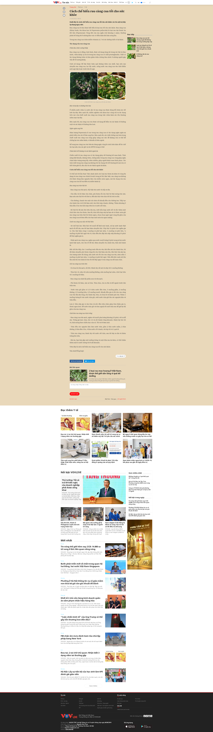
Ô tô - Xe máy (91, 2)
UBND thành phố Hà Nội (123, 709)
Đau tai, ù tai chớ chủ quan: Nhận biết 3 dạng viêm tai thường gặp (75, 435)
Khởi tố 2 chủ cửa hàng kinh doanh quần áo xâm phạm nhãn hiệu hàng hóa (80, 599)
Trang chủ (73, 7)
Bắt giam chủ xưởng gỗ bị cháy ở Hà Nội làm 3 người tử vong (93, 525)
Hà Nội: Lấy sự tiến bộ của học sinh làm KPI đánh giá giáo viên (82, 672)
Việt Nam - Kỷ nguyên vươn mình (105, 705)
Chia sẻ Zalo (90, 361)
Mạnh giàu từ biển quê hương (104, 708)
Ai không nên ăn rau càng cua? (142, 55)
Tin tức (62, 544)
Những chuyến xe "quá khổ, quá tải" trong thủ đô (139, 477)
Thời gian (113, 399)
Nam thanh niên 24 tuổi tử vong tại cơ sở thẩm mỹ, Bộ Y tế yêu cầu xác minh (106, 435)
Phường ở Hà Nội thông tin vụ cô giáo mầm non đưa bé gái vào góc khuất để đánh (82, 582)
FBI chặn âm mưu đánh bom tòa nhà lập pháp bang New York (80, 637)
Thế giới (78, 2)
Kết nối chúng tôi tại (136, 716)
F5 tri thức (137, 699)
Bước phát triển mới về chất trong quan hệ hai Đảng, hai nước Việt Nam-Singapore (81, 565)
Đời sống (104, 2)
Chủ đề (119, 706)
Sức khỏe (63, 705)
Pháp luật (63, 595)
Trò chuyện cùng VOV (140, 701)
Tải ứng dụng (128, 723)
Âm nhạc (119, 703)
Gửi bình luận (74, 394)
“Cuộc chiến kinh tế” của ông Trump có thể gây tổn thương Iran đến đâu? (82, 618)
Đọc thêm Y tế (69, 410)
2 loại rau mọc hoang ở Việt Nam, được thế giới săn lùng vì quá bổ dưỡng (105, 373)
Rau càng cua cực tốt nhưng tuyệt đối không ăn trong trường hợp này (144, 39)
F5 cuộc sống (121, 695)
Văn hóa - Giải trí (113, 2)
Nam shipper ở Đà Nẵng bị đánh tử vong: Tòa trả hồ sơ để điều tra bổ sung (115, 525)
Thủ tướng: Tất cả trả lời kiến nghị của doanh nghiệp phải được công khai (71, 485)
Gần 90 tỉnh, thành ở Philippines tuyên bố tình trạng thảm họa (70, 525)
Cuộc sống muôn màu (122, 701)
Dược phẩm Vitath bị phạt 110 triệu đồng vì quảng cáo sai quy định (105, 461)
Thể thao (121, 2)
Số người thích (122, 399)
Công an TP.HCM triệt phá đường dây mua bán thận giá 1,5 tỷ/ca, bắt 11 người (140, 489)
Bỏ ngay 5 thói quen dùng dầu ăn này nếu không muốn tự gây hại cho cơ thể (137, 435)
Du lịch (98, 2)
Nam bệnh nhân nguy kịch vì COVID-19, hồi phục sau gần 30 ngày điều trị (137, 461)
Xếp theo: (107, 399)
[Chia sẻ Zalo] (64, 11)
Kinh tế (84, 2)
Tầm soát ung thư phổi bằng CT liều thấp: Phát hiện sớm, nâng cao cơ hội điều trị (74, 462)
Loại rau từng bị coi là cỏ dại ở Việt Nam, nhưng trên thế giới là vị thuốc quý (144, 48)
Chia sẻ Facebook (77, 361)
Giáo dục (63, 578)
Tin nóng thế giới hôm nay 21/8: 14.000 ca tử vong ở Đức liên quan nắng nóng (81, 547)
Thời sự (72, 2)
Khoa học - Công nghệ (102, 703)
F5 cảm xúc (120, 699)
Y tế (86, 7)
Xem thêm (93, 686)
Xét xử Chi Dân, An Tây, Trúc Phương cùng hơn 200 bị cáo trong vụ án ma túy (139, 483)
